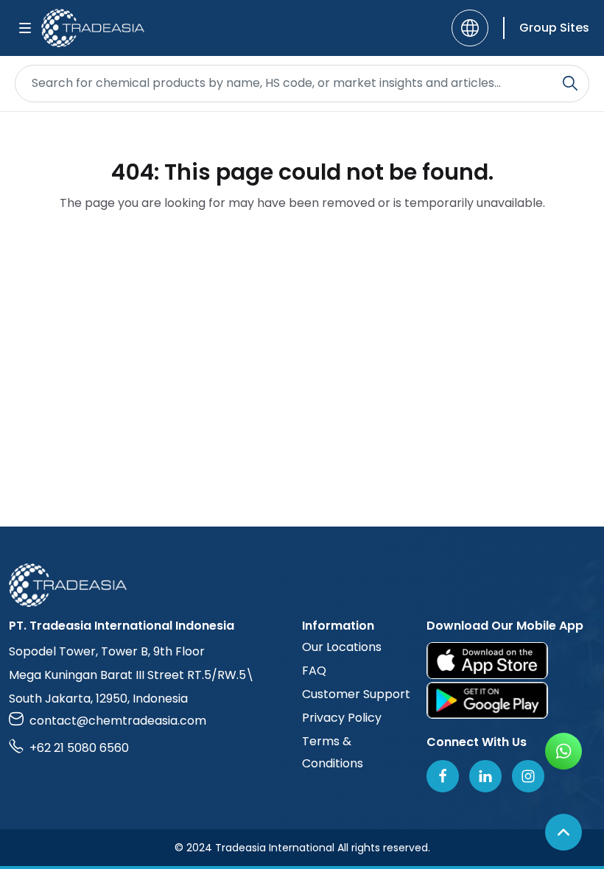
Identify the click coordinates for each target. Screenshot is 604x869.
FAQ (314, 670)
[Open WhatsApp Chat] (563, 751)
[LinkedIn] (485, 776)
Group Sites (554, 27)
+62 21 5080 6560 (79, 747)
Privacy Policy (342, 717)
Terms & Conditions (332, 752)
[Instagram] (528, 776)
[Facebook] (442, 776)
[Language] (470, 28)
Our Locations (342, 646)
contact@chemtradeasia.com (117, 720)
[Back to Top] (563, 832)
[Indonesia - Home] (92, 28)
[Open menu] (25, 28)
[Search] (570, 83)
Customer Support (356, 694)
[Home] (302, 585)
